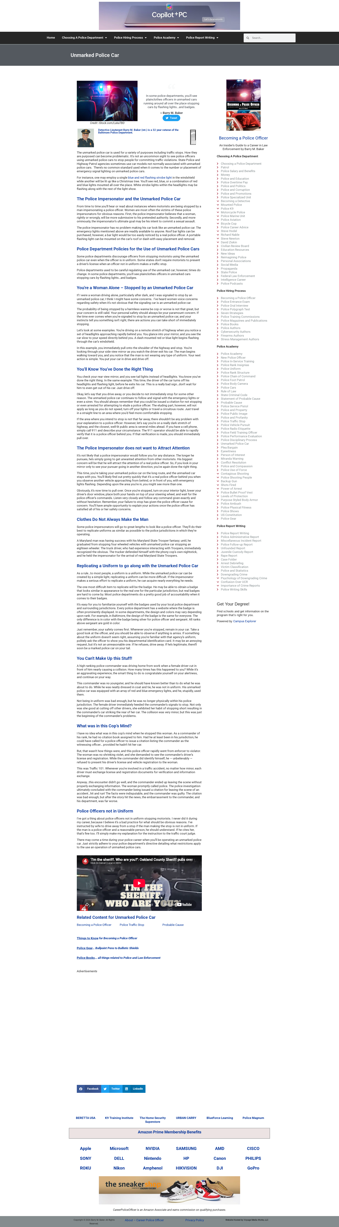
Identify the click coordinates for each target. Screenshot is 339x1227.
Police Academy (164, 37)
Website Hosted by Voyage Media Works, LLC (246, 1220)
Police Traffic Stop (132, 925)
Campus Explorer (244, 621)
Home (51, 37)
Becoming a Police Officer (94, 925)
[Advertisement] (139, 1003)
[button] (89, 1089)
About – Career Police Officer (144, 1220)
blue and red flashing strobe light (150, 177)
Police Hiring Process (128, 37)
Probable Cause (173, 925)
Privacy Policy (194, 1220)
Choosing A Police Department (82, 37)
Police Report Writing (200, 37)
